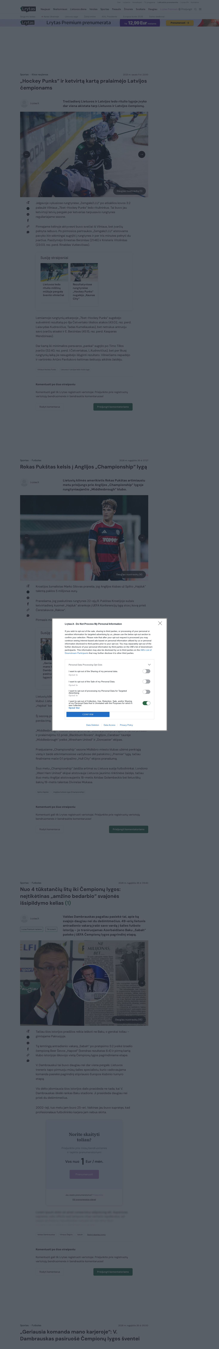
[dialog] (109, 674)
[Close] (161, 624)
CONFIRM (88, 714)
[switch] (146, 671)
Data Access (109, 725)
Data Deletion (92, 725)
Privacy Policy (126, 725)
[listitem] (109, 664)
